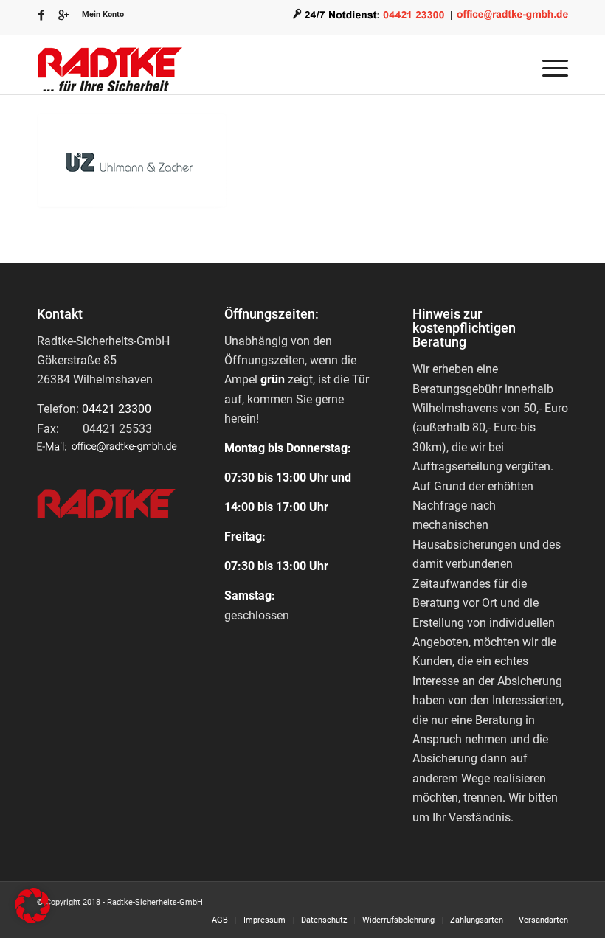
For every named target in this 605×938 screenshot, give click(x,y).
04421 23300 (116, 409)
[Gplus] (63, 15)
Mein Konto (103, 14)
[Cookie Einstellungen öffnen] (32, 919)
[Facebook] (41, 15)
